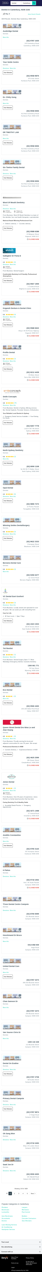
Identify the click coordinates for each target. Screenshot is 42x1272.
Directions (6, 68)
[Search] (34, 3)
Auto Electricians (7, 1216)
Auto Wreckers (27, 1221)
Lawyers (24, 1207)
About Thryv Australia (14, 1258)
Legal (12, 1267)
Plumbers (5, 1207)
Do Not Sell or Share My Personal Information (31, 1263)
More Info (6, 37)
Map (7, 14)
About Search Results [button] (34, 14)
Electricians (5, 1209)
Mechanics (25, 1209)
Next (32, 1193)
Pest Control (26, 1212)
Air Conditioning (7, 1227)
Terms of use (14, 1263)
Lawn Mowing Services (9, 1225)
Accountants (6, 1218)
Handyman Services (8, 1229)
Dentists (5, 33)
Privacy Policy (30, 1258)
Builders (24, 1216)
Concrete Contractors (29, 1218)
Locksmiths (5, 1212)
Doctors (4, 1221)
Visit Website (8, 72)
